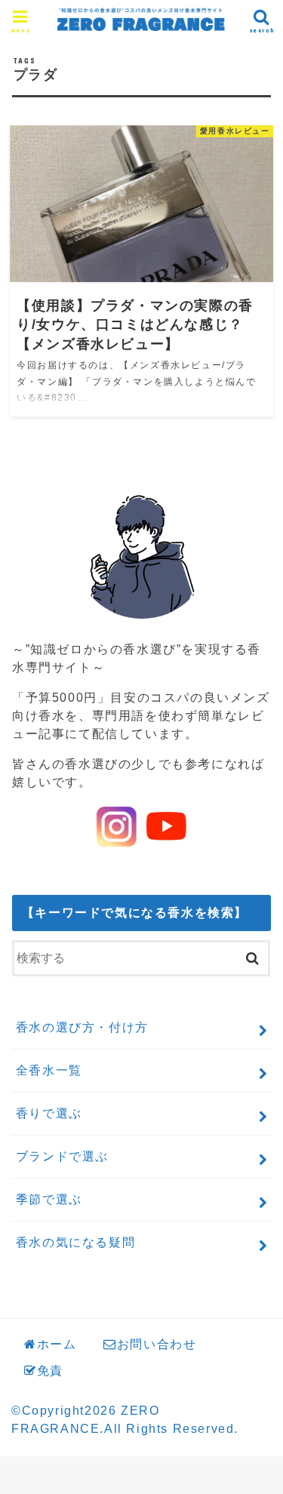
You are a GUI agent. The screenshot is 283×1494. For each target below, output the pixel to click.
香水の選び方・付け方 (82, 1027)
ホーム (57, 1344)
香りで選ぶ (49, 1113)
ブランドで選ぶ (62, 1156)
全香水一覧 (49, 1070)
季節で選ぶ (49, 1199)
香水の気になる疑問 (75, 1242)
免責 (50, 1370)
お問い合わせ (157, 1344)
